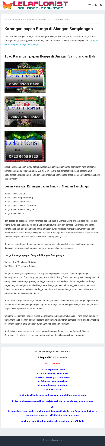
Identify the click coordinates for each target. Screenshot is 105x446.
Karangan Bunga (19, 20)
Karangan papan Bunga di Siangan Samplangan (49, 28)
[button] (92, 5)
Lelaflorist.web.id (55, 440)
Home (7, 20)
